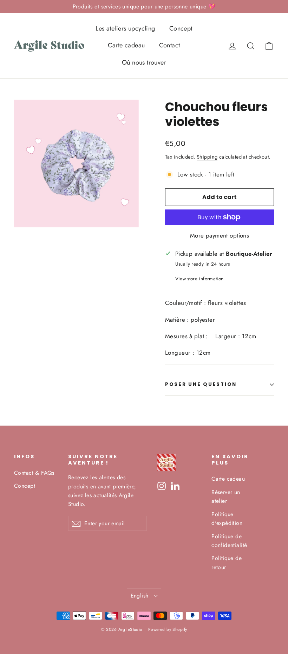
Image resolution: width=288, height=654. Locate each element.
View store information (199, 278)
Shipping (207, 156)
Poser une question (201, 384)
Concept (180, 28)
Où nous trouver (144, 62)
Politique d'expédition (226, 518)
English (140, 596)
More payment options (219, 235)
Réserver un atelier (225, 496)
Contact (169, 45)
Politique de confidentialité (229, 540)
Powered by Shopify (167, 629)
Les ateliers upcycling (125, 28)
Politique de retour (226, 562)
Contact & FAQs (34, 473)
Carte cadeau (126, 45)
